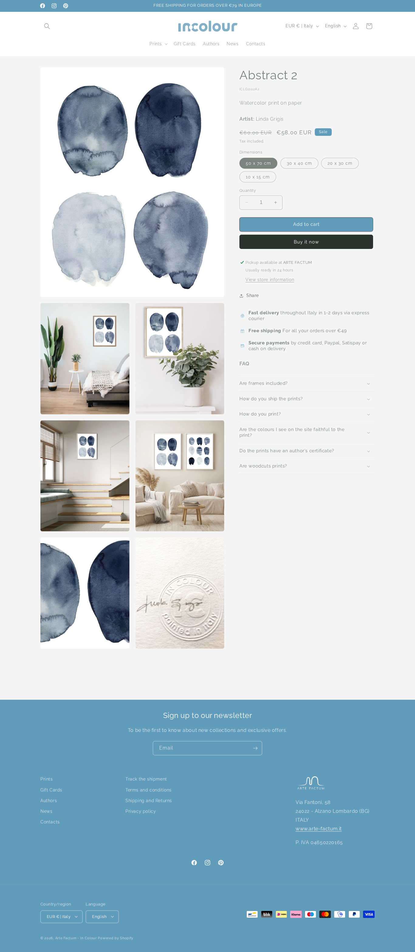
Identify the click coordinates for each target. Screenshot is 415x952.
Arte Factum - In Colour (76, 938)
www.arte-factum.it (319, 828)
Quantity (247, 190)
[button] (47, 26)
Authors (48, 800)
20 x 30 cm (340, 163)
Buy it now (306, 242)
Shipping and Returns (148, 800)
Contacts (50, 821)
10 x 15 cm (258, 176)
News (46, 811)
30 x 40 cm (299, 163)
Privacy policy (140, 811)
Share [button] (252, 295)
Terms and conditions (148, 789)
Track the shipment (146, 779)
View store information (269, 279)
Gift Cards (51, 789)
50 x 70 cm (258, 163)
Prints (46, 779)
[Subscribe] (255, 748)
